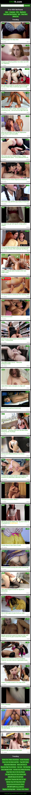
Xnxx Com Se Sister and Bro (11, 762)
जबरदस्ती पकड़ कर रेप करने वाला (15, 777)
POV (17, 12)
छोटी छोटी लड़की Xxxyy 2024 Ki (15, 787)
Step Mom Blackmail (10, 764)
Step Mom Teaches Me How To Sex (15, 779)
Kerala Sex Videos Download (10, 759)
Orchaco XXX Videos (22, 789)
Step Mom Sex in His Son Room (15, 772)
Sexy (6, 12)
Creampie (12, 12)
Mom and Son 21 (22, 764)
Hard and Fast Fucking (10, 14)
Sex (19, 14)
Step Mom (24, 14)
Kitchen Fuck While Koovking (21, 769)
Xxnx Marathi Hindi (6, 769)
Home (6, 793)
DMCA (15, 793)
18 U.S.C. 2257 (22, 793)
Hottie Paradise (24, 759)
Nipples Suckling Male (9, 789)
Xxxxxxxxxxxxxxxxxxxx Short (15, 784)
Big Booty (23, 12)
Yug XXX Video (24, 762)
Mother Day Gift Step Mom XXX (15, 782)
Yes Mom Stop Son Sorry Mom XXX (15, 774)
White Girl (15, 16)
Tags (10, 793)
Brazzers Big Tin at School (8, 767)
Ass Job (19, 767)
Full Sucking (26, 767)
